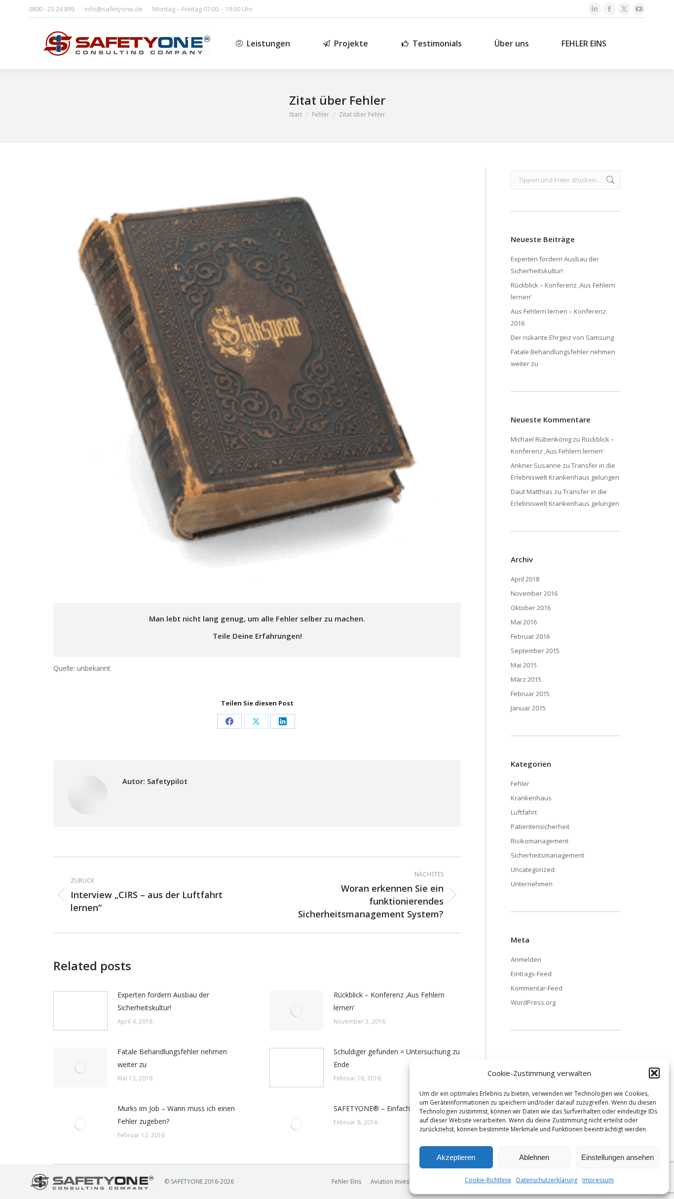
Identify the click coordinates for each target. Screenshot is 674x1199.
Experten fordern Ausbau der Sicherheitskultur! (163, 1001)
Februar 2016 (530, 636)
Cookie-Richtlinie (488, 1180)
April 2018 (525, 579)
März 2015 (526, 679)
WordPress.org (533, 1002)
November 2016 (534, 593)
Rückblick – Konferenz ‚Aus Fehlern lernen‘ (389, 1001)
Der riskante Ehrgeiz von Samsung (562, 337)
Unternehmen (532, 883)
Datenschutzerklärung (546, 1180)
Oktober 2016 (531, 607)
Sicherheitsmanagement (547, 855)
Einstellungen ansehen (617, 1157)
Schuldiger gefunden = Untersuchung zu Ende (397, 1058)
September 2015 (535, 650)
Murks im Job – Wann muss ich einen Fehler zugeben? (176, 1115)
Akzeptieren (456, 1157)
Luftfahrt (524, 812)
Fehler (520, 783)
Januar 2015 (528, 707)
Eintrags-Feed (531, 973)
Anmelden (526, 959)
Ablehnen (534, 1157)
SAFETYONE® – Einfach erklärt (383, 1108)
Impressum (598, 1180)
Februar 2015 (530, 693)
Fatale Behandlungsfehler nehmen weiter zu (172, 1058)
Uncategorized (533, 869)
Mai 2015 (524, 665)
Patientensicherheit (540, 826)
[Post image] (80, 1011)
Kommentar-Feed (536, 988)
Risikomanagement (539, 840)
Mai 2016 (524, 622)
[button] (654, 1073)
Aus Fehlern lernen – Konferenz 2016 (558, 317)
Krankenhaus (531, 797)
